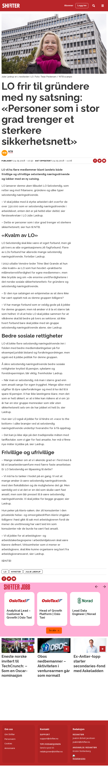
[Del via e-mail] (104, 161)
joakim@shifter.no (81, 742)
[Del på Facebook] (95, 161)
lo (5, 572)
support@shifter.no (49, 738)
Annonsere (9, 748)
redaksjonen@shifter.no (51, 751)
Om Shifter (9, 734)
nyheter (16, 572)
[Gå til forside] (16, 5)
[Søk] (93, 6)
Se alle (52, 630)
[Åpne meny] (103, 6)
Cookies (8, 743)
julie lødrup (33, 572)
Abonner (68, 5)
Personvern (9, 739)
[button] (96, 587)
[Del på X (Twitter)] (99, 161)
